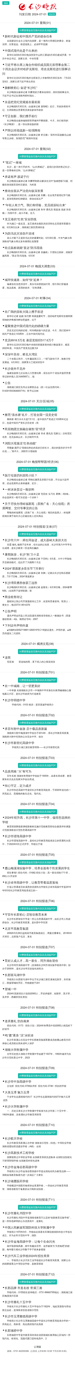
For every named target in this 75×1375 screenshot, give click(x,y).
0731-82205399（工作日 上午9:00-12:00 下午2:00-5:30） (40, 1350)
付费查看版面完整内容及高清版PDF (37, 30)
